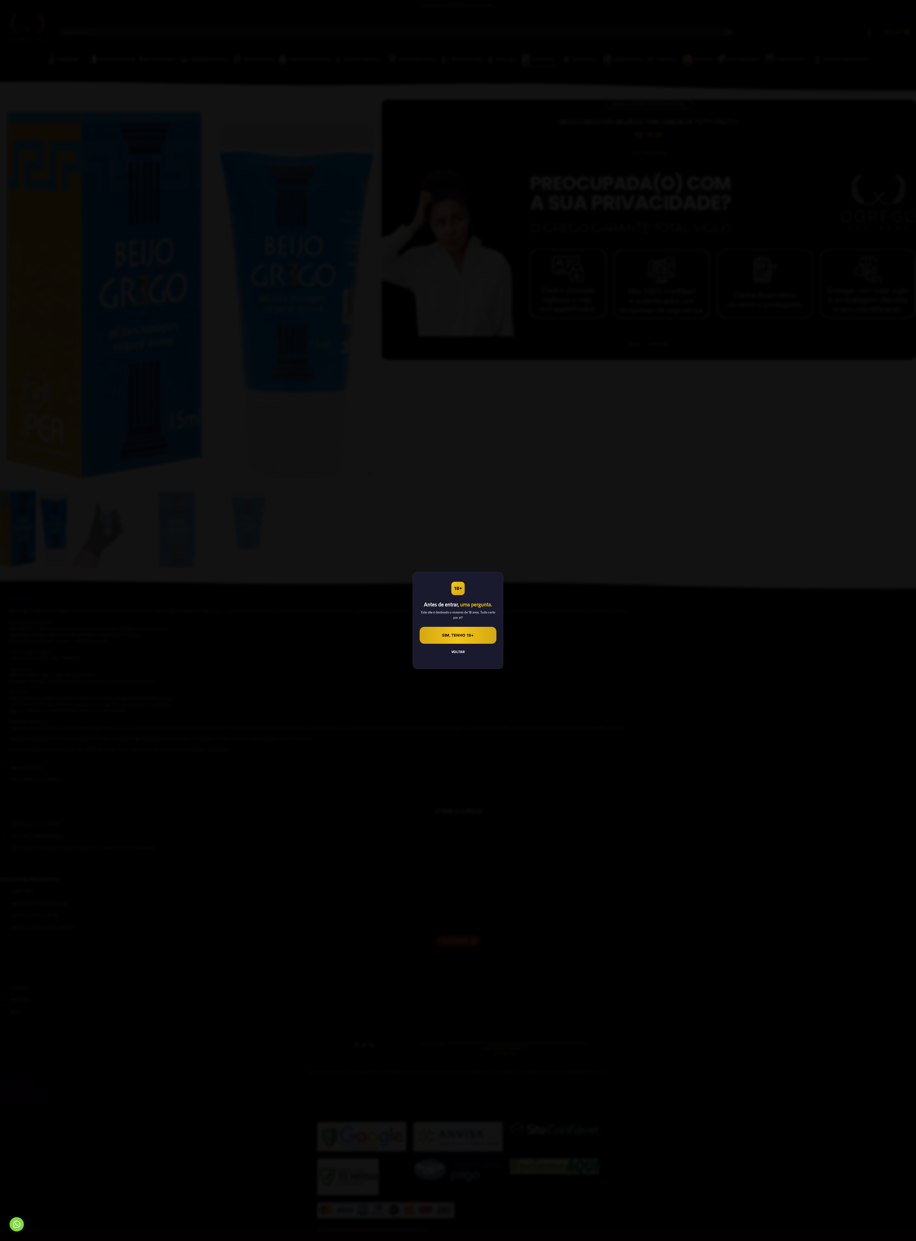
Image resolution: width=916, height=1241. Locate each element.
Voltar (458, 652)
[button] (17, 1224)
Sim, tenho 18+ (458, 635)
